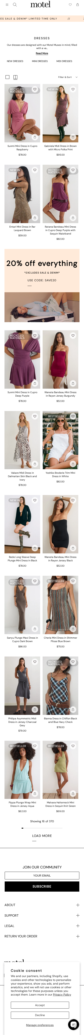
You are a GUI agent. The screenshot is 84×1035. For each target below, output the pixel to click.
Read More (42, 53)
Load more (42, 836)
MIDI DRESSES (64, 61)
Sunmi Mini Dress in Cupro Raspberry (22, 147)
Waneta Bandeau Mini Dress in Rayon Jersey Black (60, 558)
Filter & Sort (65, 77)
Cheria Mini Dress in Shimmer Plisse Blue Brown (60, 639)
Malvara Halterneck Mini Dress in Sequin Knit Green (60, 804)
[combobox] (14, 4)
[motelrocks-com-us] (40, 4)
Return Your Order (20, 936)
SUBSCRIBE (42, 886)
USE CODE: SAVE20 (42, 280)
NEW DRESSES (15, 61)
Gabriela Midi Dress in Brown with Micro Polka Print (60, 147)
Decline (40, 1015)
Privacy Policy (62, 994)
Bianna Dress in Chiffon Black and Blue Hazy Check (60, 720)
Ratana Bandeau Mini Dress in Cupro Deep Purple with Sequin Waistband (60, 230)
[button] (35, 89)
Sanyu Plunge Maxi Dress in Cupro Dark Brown (22, 639)
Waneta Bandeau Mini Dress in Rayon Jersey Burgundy (60, 394)
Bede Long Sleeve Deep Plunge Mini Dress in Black (22, 558)
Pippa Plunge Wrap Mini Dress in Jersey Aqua (22, 804)
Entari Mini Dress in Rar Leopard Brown (22, 228)
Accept (40, 1005)
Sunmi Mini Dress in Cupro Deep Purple (22, 394)
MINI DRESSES (40, 61)
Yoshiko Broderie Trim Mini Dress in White (60, 474)
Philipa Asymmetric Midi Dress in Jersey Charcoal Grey (22, 722)
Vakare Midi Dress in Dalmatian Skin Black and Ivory (22, 476)
